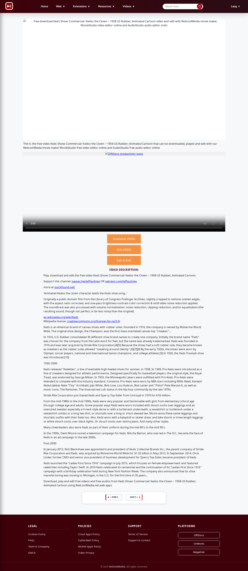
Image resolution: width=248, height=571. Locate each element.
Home (44, 6)
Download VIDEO (124, 239)
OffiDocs (199, 535)
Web (60, 6)
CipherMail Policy (88, 540)
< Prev (114, 497)
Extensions (81, 6)
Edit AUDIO (124, 260)
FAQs (31, 540)
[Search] (199, 6)
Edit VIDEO (124, 249)
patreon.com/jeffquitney (121, 281)
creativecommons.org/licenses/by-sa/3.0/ (93, 321)
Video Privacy (86, 552)
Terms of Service (138, 534)
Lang (235, 6)
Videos (129, 6)
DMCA (31, 552)
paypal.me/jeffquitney (86, 281)
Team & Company (38, 546)
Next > (134, 497)
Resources (106, 6)
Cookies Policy (37, 534)
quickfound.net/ (64, 287)
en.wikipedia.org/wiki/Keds (61, 317)
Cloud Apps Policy (89, 534)
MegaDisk (199, 552)
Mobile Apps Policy (89, 546)
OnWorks (199, 543)
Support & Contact (139, 540)
